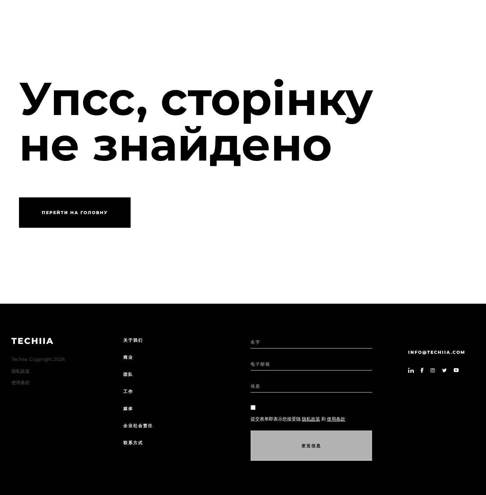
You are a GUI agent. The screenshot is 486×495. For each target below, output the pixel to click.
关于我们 (133, 340)
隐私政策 (20, 371)
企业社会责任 (138, 425)
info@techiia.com (436, 352)
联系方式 (133, 442)
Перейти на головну (75, 212)
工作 (128, 391)
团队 (128, 374)
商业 (128, 357)
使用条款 (20, 382)
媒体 (128, 408)
